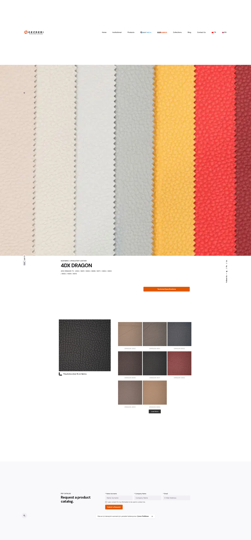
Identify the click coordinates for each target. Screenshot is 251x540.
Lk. (227, 261)
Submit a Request (114, 507)
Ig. (227, 271)
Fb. (227, 266)
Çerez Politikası (143, 516)
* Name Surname (111, 493)
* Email (165, 493)
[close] (152, 516)
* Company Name (140, 493)
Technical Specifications (166, 289)
